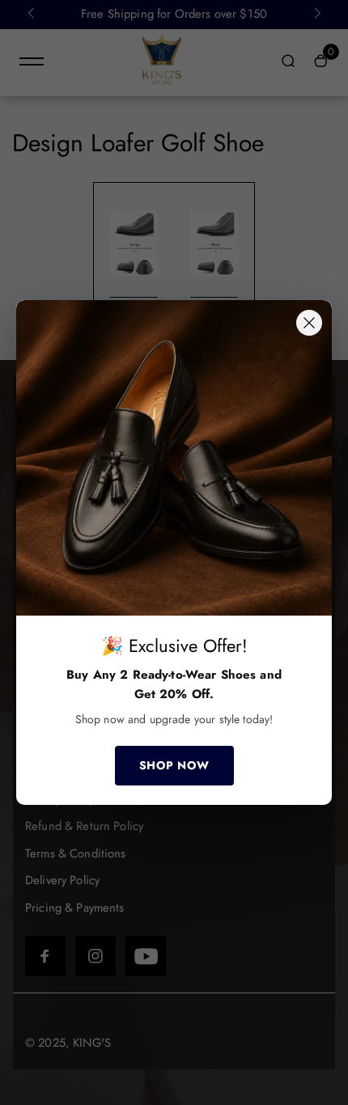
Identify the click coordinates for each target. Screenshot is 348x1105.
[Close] (309, 323)
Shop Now (174, 765)
